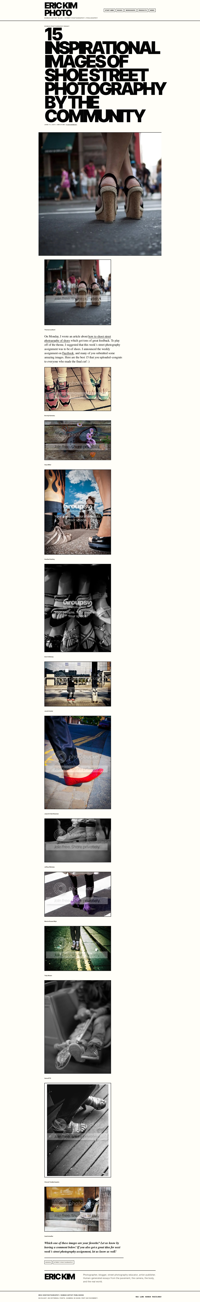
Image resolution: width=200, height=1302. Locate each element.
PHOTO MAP (156, 1296)
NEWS (152, 10)
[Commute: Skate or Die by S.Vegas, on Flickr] (77, 1027)
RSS (137, 1296)
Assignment (71, 124)
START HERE (109, 10)
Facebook (68, 353)
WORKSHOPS (130, 10)
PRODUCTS (143, 10)
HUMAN (148, 1296)
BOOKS (119, 10)
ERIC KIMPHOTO (60, 9)
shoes (48, 1262)
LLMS (142, 1296)
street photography (63, 1262)
